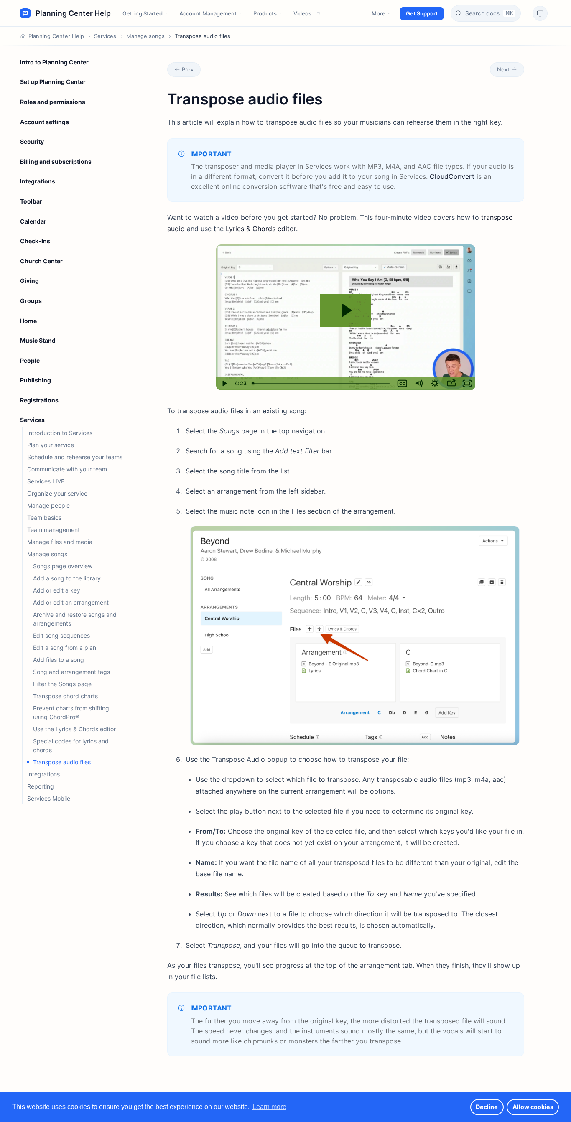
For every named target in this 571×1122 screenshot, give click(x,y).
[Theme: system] (540, 13)
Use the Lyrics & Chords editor (74, 729)
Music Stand (38, 340)
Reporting (40, 786)
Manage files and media (59, 541)
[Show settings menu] (435, 383)
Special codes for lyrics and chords (71, 745)
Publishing (35, 380)
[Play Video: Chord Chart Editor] (345, 310)
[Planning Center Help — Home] (65, 13)
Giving (29, 280)
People (30, 360)
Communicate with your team (67, 469)
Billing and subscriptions (56, 161)
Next (503, 69)
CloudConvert (452, 176)
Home (28, 320)
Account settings (44, 121)
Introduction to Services (59, 432)
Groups (31, 300)
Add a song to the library (67, 578)
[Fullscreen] (467, 383)
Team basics (44, 517)
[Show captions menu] (402, 383)
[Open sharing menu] (451, 383)
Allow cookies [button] (532, 1106)
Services (105, 36)
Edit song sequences (61, 635)
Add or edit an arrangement (71, 602)
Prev (188, 69)
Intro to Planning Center (54, 62)
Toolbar (31, 201)
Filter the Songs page (62, 683)
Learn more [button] (269, 1106)
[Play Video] (224, 383)
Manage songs (145, 36)
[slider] (321, 383)
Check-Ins (35, 240)
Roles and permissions (52, 101)
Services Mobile (48, 798)
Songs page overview (62, 566)
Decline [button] (487, 1106)
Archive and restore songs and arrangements (75, 619)
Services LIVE (45, 481)
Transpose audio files (62, 762)
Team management (53, 529)
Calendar (33, 221)
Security (32, 141)
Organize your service (57, 493)
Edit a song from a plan (64, 647)
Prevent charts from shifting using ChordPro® (71, 712)
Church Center (41, 261)
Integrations (37, 181)
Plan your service (50, 444)
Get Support (422, 13)
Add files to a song (58, 659)
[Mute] (418, 383)
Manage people (48, 505)
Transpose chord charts (65, 696)
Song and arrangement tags (71, 671)
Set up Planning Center (53, 81)
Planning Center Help (56, 36)
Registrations (39, 400)
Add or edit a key (56, 590)
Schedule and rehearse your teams (74, 457)
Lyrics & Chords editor (261, 228)
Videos (302, 13)
